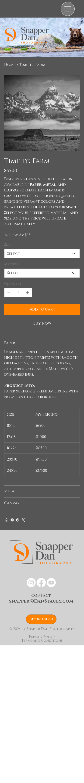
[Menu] (68, 9)
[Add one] (27, 292)
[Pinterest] (17, 520)
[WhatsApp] (6, 520)
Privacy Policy (42, 637)
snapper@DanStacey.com (41, 601)
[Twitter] (23, 520)
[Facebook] (12, 520)
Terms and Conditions (42, 640)
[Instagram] (31, 582)
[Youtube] (51, 582)
